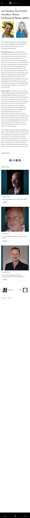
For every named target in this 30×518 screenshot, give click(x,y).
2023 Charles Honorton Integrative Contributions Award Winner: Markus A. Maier (13, 276)
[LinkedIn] (19, 160)
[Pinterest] (16, 160)
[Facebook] (10, 160)
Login (25, 516)
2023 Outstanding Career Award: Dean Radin (14, 199)
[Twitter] (13, 160)
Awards (5, 202)
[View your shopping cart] (15, 516)
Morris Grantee (5, 153)
